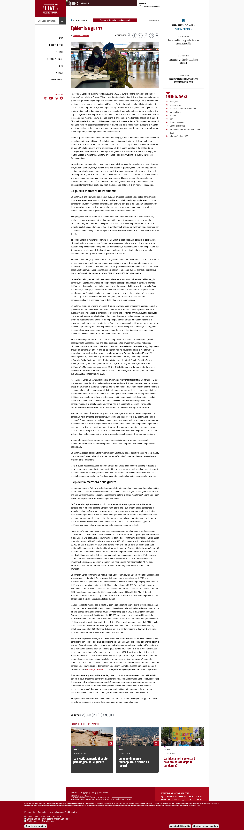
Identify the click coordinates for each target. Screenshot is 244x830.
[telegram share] (140, 35)
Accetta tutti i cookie (180, 826)
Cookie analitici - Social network (41, 821)
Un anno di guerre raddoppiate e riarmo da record (133, 762)
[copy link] (129, 35)
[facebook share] (146, 35)
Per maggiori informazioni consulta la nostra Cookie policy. (50, 812)
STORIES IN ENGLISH (55, 58)
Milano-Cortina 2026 (179, 136)
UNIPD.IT (59, 72)
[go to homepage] (50, 8)
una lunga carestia (94, 669)
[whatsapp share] (134, 35)
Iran (171, 119)
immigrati (174, 102)
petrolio (173, 115)
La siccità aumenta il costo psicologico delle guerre (90, 760)
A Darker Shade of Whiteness (183, 108)
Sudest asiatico (177, 122)
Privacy (93, 793)
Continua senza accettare (205, 826)
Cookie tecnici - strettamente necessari (44, 816)
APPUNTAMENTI (57, 79)
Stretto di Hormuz (177, 126)
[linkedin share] (151, 35)
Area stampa (103, 793)
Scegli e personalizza (36, 826)
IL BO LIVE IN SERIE (56, 45)
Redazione (74, 793)
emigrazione (175, 105)
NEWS (61, 38)
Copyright (84, 793)
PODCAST (59, 52)
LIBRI (61, 65)
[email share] (157, 35)
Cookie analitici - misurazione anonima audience (49, 819)
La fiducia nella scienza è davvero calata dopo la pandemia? (179, 762)
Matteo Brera (175, 112)
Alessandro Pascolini (81, 36)
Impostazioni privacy (122, 799)
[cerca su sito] (62, 20)
